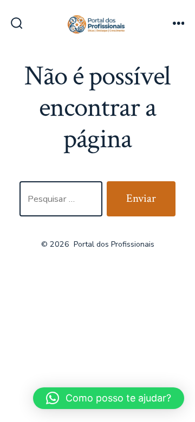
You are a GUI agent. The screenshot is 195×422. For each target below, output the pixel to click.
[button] (108, 398)
